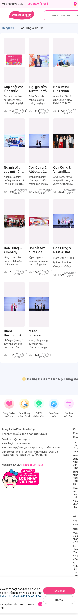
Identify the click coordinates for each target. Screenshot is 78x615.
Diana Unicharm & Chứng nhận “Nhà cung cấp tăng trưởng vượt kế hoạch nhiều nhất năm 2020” (13, 333)
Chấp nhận (59, 590)
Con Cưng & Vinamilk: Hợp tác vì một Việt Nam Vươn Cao (62, 169)
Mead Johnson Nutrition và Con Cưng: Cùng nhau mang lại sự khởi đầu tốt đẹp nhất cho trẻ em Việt (38, 333)
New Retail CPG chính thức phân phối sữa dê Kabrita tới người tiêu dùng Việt (62, 89)
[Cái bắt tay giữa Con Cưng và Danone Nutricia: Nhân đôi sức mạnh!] (39, 221)
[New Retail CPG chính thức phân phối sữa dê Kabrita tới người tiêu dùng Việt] (63, 60)
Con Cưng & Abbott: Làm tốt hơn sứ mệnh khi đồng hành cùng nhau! (38, 169)
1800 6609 (32, 3)
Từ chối (59, 599)
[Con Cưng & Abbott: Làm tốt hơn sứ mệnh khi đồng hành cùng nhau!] (39, 140)
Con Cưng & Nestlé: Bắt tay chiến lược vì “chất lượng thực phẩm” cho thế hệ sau (62, 250)
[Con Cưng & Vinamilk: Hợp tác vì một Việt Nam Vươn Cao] (63, 140)
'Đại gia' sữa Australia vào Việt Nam (39, 89)
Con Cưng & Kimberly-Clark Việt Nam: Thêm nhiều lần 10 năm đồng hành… (13, 250)
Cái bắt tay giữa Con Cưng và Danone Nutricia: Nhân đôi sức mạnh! (39, 250)
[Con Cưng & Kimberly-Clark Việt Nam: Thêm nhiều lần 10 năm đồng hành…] (14, 221)
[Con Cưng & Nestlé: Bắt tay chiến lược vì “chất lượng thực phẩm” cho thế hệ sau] (63, 221)
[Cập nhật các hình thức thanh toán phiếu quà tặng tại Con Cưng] (14, 60)
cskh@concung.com (20, 439)
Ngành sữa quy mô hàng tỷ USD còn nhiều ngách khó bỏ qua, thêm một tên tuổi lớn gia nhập (14, 169)
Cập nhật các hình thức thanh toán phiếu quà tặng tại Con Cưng (13, 89)
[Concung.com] (21, 15)
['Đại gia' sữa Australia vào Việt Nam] (39, 60)
